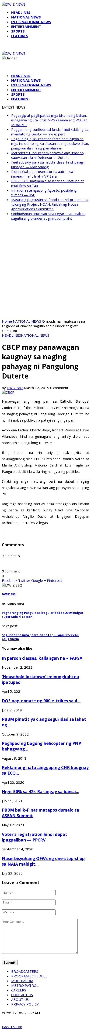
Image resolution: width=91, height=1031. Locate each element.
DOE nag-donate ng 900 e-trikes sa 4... (41, 700)
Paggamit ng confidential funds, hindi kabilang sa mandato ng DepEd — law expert (49, 131)
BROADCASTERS (24, 971)
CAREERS (18, 990)
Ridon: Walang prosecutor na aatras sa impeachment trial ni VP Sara (42, 174)
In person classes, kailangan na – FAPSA (42, 658)
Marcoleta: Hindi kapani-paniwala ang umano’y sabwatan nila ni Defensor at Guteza (47, 155)
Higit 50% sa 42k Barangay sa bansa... (40, 791)
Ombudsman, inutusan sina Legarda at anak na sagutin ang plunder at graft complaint (48, 216)
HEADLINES (20, 12)
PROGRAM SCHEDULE (29, 976)
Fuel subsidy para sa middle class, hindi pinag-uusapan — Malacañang (47, 164)
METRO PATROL (24, 985)
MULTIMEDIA (22, 980)
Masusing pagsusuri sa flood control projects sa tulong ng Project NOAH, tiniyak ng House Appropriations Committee (49, 204)
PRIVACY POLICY (25, 1004)
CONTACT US (22, 994)
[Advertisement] (45, 269)
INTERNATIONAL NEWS (31, 21)
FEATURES (19, 35)
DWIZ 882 (15, 387)
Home (7, 321)
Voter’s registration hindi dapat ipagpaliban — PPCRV (34, 837)
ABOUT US (20, 999)
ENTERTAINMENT (26, 26)
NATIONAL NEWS (26, 17)
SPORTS (18, 31)
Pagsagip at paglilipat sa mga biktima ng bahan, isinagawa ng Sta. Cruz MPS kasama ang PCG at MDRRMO (49, 120)
